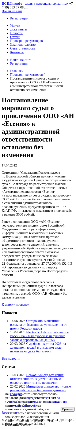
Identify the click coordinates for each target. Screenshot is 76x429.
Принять (67, 409)
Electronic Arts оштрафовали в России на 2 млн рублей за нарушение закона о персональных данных (39, 336)
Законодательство (23, 44)
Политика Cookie (17, 424)
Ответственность (22, 48)
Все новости (11, 358)
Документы (18, 29)
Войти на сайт (12, 11)
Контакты (17, 52)
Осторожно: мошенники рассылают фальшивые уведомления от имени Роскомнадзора (38, 324)
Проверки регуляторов (26, 41)
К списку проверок (15, 304)
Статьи (15, 37)
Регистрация (19, 18)
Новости (16, 33)
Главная (16, 71)
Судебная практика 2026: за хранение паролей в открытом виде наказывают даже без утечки (38, 347)
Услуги (15, 25)
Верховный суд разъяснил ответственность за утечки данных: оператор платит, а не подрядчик (37, 378)
